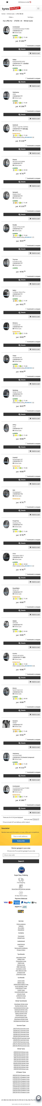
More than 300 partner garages (21, 889)
